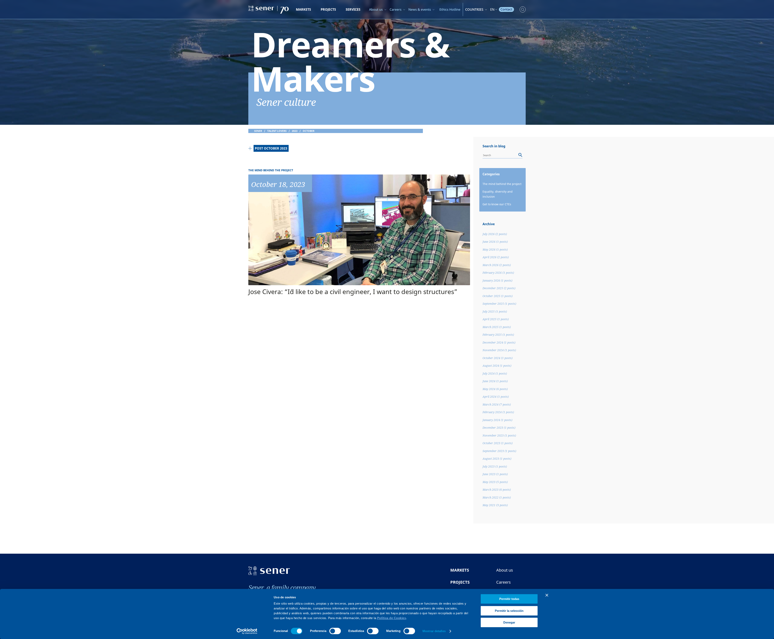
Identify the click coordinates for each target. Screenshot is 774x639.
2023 (295, 131)
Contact (506, 9)
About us (376, 9)
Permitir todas (509, 599)
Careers (396, 9)
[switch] (335, 631)
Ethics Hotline (449, 9)
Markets (303, 9)
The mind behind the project (502, 184)
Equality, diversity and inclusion (498, 194)
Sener (258, 131)
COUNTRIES (474, 9)
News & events (419, 9)
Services (353, 9)
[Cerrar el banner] (546, 595)
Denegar (509, 622)
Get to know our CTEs (497, 204)
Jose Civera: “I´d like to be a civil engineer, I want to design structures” (352, 291)
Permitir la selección (509, 610)
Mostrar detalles (434, 631)
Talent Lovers (277, 131)
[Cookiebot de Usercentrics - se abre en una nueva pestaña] (247, 631)
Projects (328, 9)
